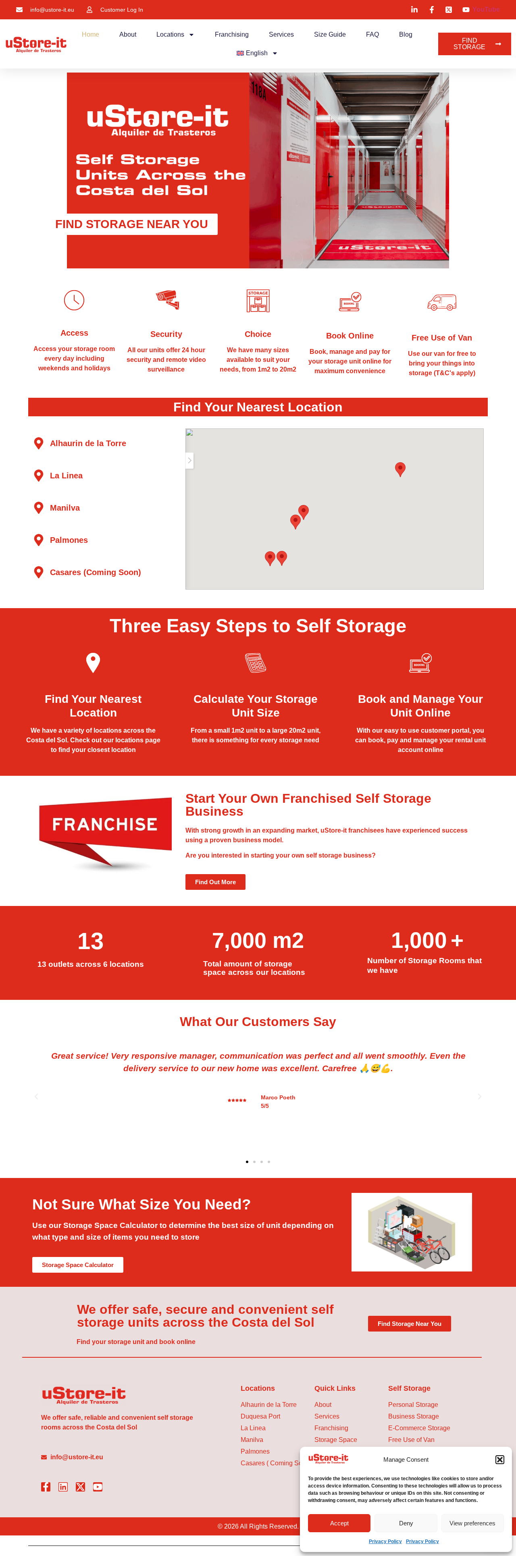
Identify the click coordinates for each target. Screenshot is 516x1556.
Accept (339, 1523)
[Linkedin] (63, 1487)
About (127, 34)
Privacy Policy (385, 1541)
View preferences (472, 1523)
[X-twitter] (80, 1487)
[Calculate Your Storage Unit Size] (255, 663)
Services (281, 34)
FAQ (372, 34)
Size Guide (330, 34)
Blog (405, 34)
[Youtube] (97, 1487)
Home (90, 34)
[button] (500, 1460)
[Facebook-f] (45, 1487)
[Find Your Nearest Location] (93, 663)
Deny (406, 1523)
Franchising (232, 34)
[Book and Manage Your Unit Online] (420, 663)
